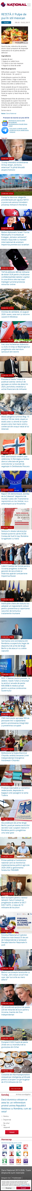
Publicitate (16, 1178)
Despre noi (5, 1178)
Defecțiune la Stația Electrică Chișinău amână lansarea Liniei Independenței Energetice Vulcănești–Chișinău (15, 757)
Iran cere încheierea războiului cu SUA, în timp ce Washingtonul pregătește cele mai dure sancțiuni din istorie (15, 348)
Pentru (6, 1116)
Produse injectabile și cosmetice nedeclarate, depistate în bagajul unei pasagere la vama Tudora (15, 792)
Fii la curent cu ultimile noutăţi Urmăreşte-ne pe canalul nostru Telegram (19, 130)
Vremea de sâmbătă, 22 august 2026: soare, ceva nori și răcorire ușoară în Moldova (15, 314)
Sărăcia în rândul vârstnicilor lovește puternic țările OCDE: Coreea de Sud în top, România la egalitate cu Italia (14, 535)
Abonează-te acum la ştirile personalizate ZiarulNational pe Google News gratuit (17, 123)
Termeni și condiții (25, 1185)
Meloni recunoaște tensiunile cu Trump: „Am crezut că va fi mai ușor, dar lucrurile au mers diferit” (15, 976)
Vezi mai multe (16, 1089)
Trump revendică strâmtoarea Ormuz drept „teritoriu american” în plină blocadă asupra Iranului (14, 166)
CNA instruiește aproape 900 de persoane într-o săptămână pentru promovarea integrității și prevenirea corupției (15, 722)
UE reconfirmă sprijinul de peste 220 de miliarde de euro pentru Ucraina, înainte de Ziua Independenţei (15, 1011)
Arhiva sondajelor (23, 1094)
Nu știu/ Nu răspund (6, 1125)
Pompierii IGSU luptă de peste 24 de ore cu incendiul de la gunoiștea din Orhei (14, 1044)
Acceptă (23, 1188)
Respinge (9, 1188)
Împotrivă (7, 1120)
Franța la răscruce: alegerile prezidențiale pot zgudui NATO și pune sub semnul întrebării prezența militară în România (15, 201)
